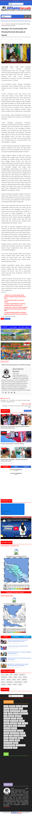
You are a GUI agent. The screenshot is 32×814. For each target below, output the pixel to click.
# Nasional (7, 318)
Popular (16, 636)
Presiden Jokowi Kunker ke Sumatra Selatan (12, 443)
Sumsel (15, 684)
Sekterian (16, 735)
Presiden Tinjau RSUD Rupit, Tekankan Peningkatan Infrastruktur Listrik (14, 460)
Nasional (26, 20)
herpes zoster (8, 742)
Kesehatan (7, 718)
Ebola (20, 708)
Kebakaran (18, 715)
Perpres (6, 733)
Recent (6, 636)
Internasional (23, 713)
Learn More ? (6, 807)
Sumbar (9, 684)
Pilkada (22, 733)
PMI (5, 725)
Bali (11, 674)
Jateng (15, 677)
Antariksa (12, 706)
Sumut (20, 684)
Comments (26, 636)
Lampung (24, 679)
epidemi (11, 740)
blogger (6, 466)
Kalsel (3, 679)
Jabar (10, 677)
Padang (10, 725)
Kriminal (19, 718)
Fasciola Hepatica (15, 711)
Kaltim (13, 679)
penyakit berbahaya (9, 745)
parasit (16, 742)
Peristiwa (20, 730)
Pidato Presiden (14, 733)
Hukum (10, 713)
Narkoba (21, 720)
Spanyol (23, 735)
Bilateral (24, 706)
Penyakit (14, 728)
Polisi (5, 735)
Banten (16, 674)
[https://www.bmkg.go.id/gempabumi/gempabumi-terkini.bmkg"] (16, 569)
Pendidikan (7, 728)
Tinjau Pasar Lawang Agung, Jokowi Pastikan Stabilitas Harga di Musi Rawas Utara (15, 296)
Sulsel (25, 682)
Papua (2, 682)
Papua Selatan (18, 682)
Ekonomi (6, 711)
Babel (7, 674)
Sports (6, 737)
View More (28, 410)
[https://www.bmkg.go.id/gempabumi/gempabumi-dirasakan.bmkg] (14, 615)
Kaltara (8, 679)
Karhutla (11, 715)
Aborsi (6, 706)
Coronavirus (14, 708)
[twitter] (16, 1)
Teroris (21, 737)
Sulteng (3, 684)
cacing (6, 740)
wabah (15, 747)
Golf (5, 713)
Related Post (5, 411)
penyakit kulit (8, 747)
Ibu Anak (16, 713)
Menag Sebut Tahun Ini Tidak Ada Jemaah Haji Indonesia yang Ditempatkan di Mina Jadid (15, 309)
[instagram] (18, 1)
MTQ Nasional (14, 720)
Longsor (6, 720)
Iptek (5, 715)
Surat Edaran (13, 737)
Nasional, (20, 39)
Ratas (10, 735)
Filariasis (24, 711)
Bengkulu (22, 674)
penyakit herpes (20, 745)
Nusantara (13, 723)
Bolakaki (6, 708)
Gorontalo (4, 677)
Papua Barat (9, 682)
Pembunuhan (21, 725)
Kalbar (25, 677)
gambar (17, 740)
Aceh (2, 674)
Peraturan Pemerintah (10, 730)
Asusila (18, 706)
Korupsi (13, 718)
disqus (16, 466)
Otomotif (24, 723)
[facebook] (13, 1)
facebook (26, 466)
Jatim (20, 677)
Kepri (18, 679)
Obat (19, 723)
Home (2, 24)
